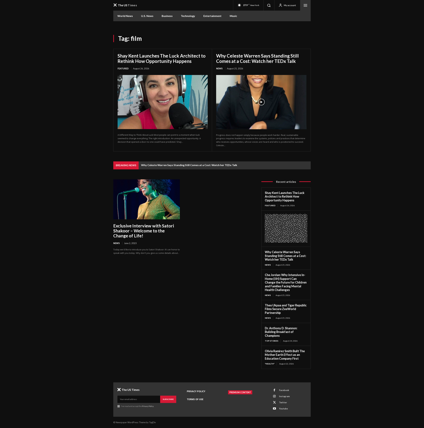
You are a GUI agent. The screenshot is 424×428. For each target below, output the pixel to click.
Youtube (283, 408)
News (219, 68)
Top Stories (271, 341)
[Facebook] (274, 390)
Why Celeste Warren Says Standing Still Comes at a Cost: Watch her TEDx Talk (257, 58)
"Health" (269, 363)
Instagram (284, 396)
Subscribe (168, 399)
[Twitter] (274, 403)
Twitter (283, 402)
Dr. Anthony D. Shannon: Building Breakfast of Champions (281, 331)
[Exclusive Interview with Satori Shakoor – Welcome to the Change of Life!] (146, 199)
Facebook (284, 390)
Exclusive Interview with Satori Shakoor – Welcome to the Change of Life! (143, 230)
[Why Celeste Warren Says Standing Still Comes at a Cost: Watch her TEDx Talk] (261, 102)
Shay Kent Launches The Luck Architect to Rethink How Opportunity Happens (162, 58)
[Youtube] (274, 409)
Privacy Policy (148, 406)
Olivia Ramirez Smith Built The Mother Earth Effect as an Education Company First (285, 354)
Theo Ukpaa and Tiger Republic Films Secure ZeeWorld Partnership (286, 309)
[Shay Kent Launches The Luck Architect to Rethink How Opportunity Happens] (163, 102)
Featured (123, 68)
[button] (269, 5)
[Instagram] (274, 396)
